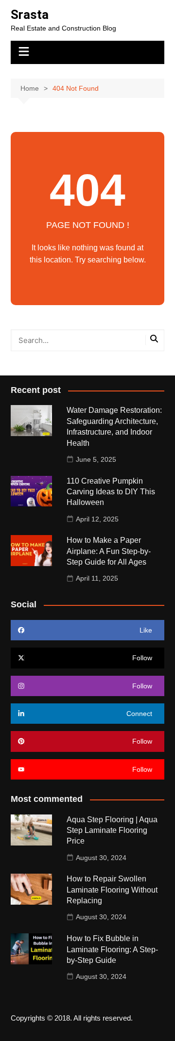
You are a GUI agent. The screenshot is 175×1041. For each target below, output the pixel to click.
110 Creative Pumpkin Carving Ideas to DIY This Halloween (111, 492)
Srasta (30, 14)
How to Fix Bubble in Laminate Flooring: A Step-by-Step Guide (112, 949)
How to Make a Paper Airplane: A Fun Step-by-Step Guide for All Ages (109, 551)
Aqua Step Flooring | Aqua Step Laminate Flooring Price (112, 830)
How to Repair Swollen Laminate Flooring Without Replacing (112, 890)
